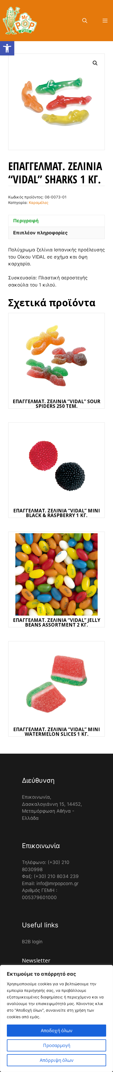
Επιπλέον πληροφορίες (40, 232)
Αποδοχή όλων (56, 1031)
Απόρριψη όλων (57, 1060)
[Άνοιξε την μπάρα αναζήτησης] (85, 20)
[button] (7, 48)
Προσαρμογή (56, 1045)
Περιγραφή (26, 220)
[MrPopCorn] (20, 20)
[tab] (56, 221)
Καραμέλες (38, 202)
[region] (56, 1018)
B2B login (32, 941)
